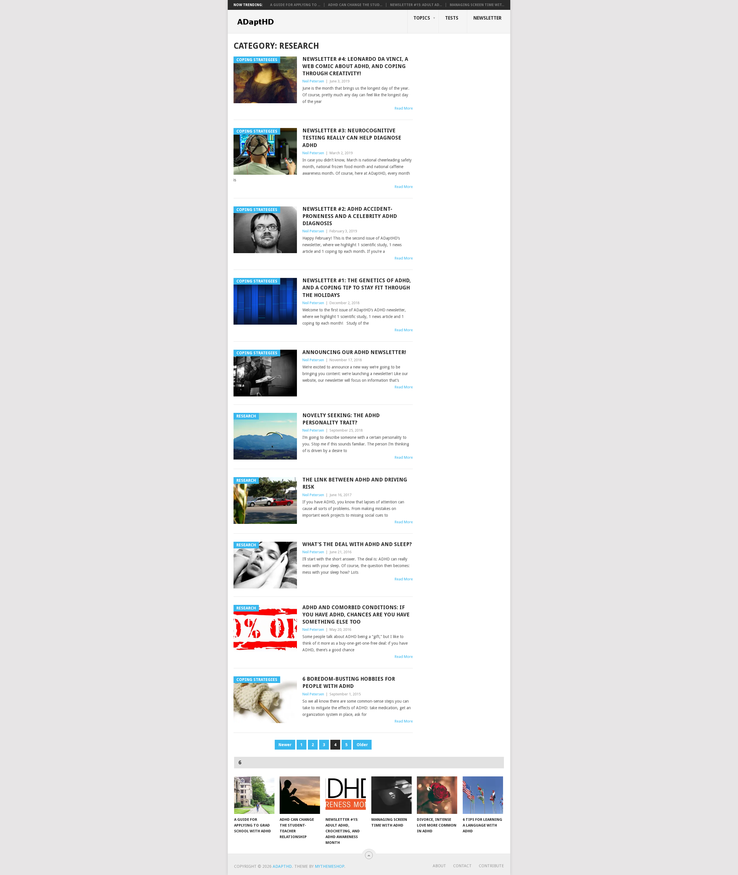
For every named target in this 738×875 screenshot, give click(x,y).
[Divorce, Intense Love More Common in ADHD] (437, 795)
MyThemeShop (329, 866)
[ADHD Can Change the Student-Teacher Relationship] (300, 795)
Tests (451, 18)
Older (362, 744)
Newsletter (487, 18)
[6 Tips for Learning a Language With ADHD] (483, 795)
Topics (421, 18)
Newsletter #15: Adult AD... (416, 5)
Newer (284, 744)
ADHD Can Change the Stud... (355, 5)
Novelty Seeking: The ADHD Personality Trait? (341, 419)
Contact (462, 865)
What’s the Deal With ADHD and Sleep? (357, 544)
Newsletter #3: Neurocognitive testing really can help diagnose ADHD (351, 137)
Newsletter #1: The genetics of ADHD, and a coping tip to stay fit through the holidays (356, 287)
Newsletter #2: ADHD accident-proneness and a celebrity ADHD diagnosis (349, 216)
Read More (404, 108)
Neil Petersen (313, 81)
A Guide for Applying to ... (295, 5)
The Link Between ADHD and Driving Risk (354, 483)
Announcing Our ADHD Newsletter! (354, 352)
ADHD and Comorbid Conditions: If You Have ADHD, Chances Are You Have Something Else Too (356, 614)
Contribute (491, 865)
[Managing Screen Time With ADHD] (391, 795)
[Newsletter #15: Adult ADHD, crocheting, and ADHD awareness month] (345, 795)
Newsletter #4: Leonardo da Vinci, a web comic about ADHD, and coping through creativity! (355, 66)
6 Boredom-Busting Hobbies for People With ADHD (348, 682)
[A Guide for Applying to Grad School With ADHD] (254, 795)
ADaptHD (282, 866)
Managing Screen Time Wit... (477, 5)
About (439, 865)
